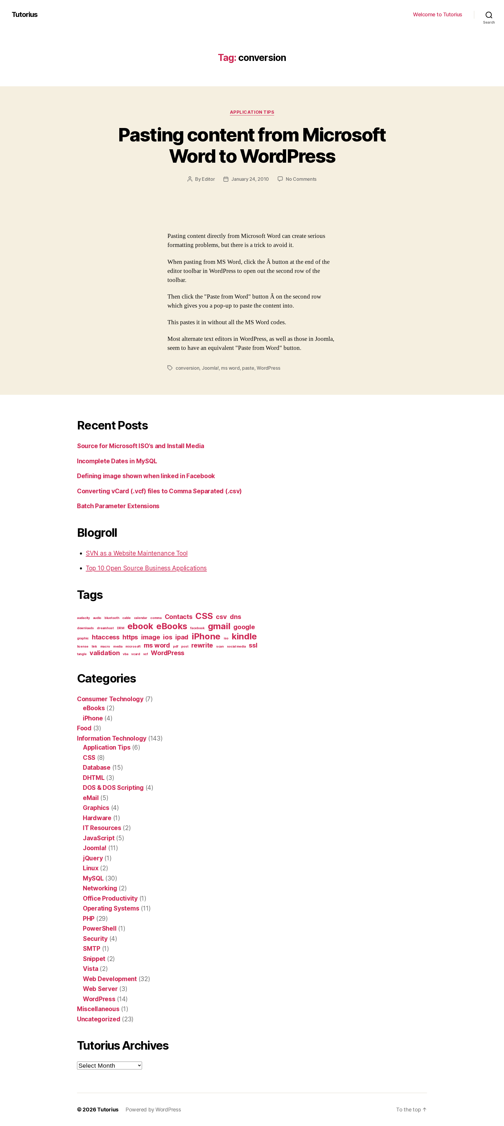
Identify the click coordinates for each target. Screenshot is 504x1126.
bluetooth (111, 618)
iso (226, 638)
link (94, 646)
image (150, 637)
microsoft (133, 646)
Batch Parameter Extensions (118, 506)
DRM (120, 628)
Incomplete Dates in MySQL (117, 461)
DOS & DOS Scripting (113, 787)
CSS (204, 616)
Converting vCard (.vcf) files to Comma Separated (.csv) (159, 491)
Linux (91, 868)
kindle (244, 636)
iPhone (206, 636)
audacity (83, 618)
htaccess (106, 637)
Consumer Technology (110, 699)
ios (167, 637)
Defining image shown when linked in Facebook (146, 476)
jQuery (93, 858)
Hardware (97, 818)
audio (97, 618)
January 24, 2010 (250, 179)
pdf (175, 646)
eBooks (171, 626)
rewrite (202, 645)
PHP (88, 918)
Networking (100, 888)
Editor (208, 179)
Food (84, 728)
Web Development (110, 979)
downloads (85, 628)
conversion (187, 368)
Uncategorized (98, 1019)
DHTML (94, 777)
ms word (230, 368)
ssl (253, 645)
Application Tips (252, 112)
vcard (135, 654)
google (244, 627)
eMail (91, 797)
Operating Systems (111, 908)
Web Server (100, 988)
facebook (197, 628)
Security (95, 938)
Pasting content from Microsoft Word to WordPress (252, 145)
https (130, 637)
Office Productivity (110, 898)
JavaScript (98, 838)
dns (235, 616)
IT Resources (102, 828)
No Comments (301, 179)
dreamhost (105, 628)
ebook (140, 626)
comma (156, 618)
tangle (81, 654)
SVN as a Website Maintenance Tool (137, 553)
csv (221, 616)
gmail (219, 626)
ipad (181, 637)
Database (97, 767)
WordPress (268, 368)
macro (105, 646)
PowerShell (99, 928)
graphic (83, 638)
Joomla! (210, 368)
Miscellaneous (98, 1009)
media (118, 646)
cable (126, 618)
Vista (90, 968)
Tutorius (25, 14)
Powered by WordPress (153, 1109)
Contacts (178, 616)
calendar (140, 618)
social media (236, 646)
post (184, 646)
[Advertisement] (84, 217)
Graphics (96, 807)
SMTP (91, 948)
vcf (145, 654)
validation (105, 653)
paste (248, 368)
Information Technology (111, 738)
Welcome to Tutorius (437, 14)
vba (125, 654)
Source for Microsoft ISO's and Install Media (140, 446)
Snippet (94, 958)
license (82, 646)
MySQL (93, 878)
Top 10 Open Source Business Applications (146, 568)
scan (220, 646)
